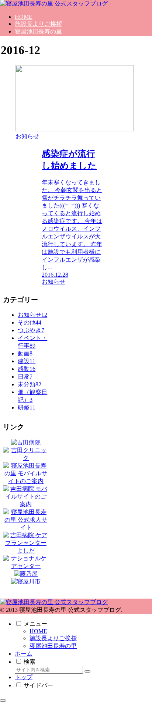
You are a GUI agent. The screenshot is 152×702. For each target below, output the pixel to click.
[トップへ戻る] (3, 700)
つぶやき (31, 330)
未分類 (29, 384)
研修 (26, 407)
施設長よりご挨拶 (53, 638)
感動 (26, 369)
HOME (38, 631)
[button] (87, 671)
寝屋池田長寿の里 (53, 646)
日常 (25, 376)
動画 (25, 353)
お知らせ (32, 315)
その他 (29, 322)
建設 (26, 361)
